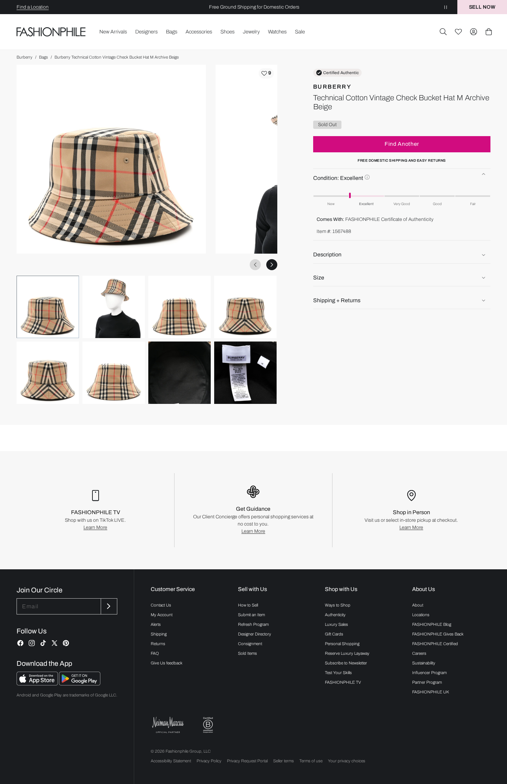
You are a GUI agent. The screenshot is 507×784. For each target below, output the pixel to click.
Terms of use (310, 760)
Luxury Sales (336, 624)
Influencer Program (429, 672)
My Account (161, 614)
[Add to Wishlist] (266, 73)
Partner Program (427, 682)
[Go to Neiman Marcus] (168, 725)
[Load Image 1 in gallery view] (48, 307)
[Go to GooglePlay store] (79, 683)
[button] (443, 32)
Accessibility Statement (171, 760)
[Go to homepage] (51, 31)
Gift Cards (334, 634)
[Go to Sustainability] (208, 725)
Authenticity (335, 614)
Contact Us (161, 605)
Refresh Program (253, 624)
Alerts (156, 624)
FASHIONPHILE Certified (435, 643)
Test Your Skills (338, 672)
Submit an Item (251, 614)
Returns (158, 643)
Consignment (250, 643)
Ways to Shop (337, 605)
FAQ (155, 653)
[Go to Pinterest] (66, 643)
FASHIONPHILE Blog (431, 624)
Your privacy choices (346, 760)
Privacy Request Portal (247, 760)
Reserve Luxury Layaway (347, 653)
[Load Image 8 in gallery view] (245, 373)
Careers (419, 653)
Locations (420, 614)
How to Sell (248, 605)
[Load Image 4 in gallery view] (245, 307)
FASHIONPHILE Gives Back (438, 634)
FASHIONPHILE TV (343, 682)
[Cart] (489, 32)
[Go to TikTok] (43, 643)
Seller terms (283, 760)
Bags (43, 57)
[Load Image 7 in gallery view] (179, 373)
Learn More (95, 527)
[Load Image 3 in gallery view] (179, 307)
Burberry (24, 57)
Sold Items (247, 653)
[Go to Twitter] (54, 643)
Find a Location (33, 7)
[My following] (458, 32)
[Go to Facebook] (20, 643)
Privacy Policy (209, 760)
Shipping (159, 634)
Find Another (402, 144)
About (417, 605)
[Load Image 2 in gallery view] (113, 307)
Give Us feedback (166, 663)
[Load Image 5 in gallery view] (48, 373)
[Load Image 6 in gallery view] (113, 373)
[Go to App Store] (38, 683)
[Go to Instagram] (32, 643)
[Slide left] (255, 264)
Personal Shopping (342, 643)
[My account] (473, 32)
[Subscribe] (108, 606)
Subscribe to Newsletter (346, 663)
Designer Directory (254, 634)
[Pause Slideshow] (445, 7)
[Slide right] (271, 264)
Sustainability (423, 663)
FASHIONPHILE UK (430, 692)
